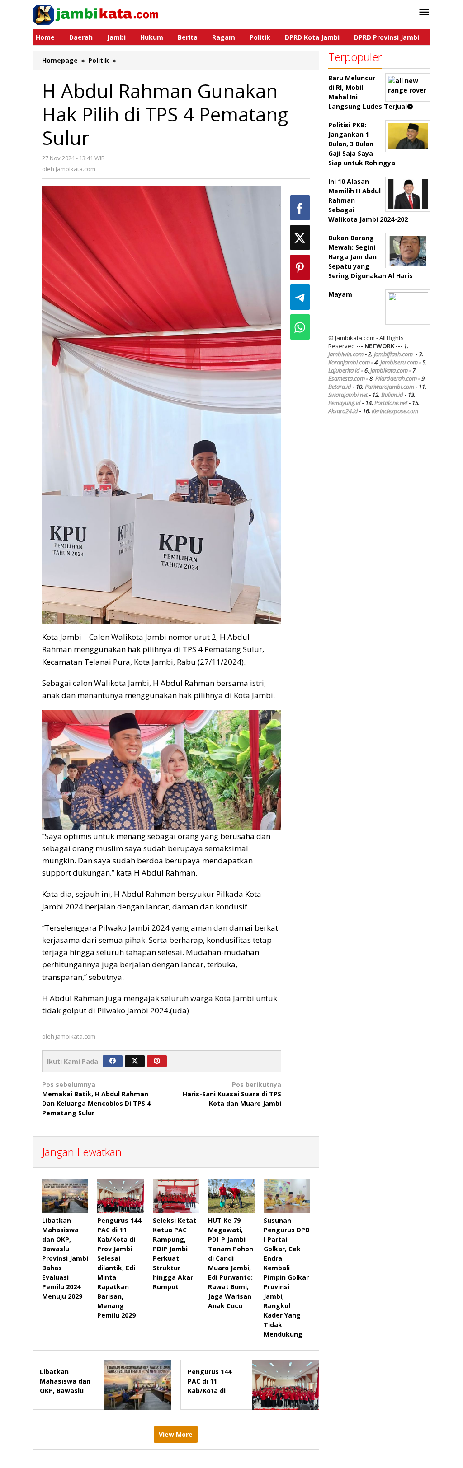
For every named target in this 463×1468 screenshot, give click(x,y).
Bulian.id (392, 395)
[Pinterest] (157, 1061)
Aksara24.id (343, 411)
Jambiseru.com (399, 362)
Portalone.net (390, 403)
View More (176, 1434)
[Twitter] (135, 1061)
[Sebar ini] (300, 207)
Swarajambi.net (348, 395)
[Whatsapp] (300, 327)
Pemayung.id (344, 403)
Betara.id (339, 386)
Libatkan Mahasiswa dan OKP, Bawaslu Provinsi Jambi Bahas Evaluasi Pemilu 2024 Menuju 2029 (65, 1258)
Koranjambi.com (349, 362)
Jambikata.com (389, 370)
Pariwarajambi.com (389, 386)
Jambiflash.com (393, 354)
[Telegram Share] (300, 297)
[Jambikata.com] (95, 13)
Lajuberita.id (344, 370)
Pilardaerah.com (396, 378)
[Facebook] (113, 1061)
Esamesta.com (346, 378)
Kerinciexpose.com (395, 411)
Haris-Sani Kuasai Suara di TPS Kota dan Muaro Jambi (232, 1094)
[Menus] (424, 13)
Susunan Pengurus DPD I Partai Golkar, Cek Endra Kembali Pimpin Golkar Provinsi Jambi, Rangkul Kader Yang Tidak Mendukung (287, 1277)
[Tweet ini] (300, 237)
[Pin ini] (300, 267)
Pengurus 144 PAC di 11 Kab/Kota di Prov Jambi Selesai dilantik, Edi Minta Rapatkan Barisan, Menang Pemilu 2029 (119, 1267)
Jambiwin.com (346, 354)
